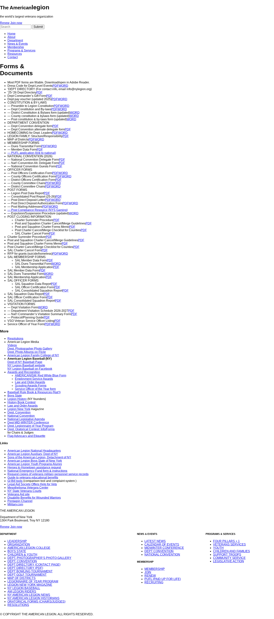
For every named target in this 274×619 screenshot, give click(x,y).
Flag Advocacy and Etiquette (26, 435)
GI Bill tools (15, 480)
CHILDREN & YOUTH (22, 554)
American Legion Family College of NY (33, 355)
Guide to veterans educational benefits (32, 477)
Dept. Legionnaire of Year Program (30, 425)
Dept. (11, 352)
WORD (63, 85)
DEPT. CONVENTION (22, 561)
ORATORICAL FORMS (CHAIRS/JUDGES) (36, 601)
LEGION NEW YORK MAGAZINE (29, 584)
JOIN (147, 572)
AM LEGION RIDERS (21, 591)
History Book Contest (21, 402)
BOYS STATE (16, 551)
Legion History (17, 399)
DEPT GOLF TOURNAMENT (27, 574)
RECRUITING (153, 582)
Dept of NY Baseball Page (24, 362)
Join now (16, 22)
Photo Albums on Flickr (30, 352)
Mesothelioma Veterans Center (27, 487)
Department (15, 40)
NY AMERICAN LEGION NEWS (28, 594)
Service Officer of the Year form (35, 388)
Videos (12, 345)
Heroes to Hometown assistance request (34, 467)
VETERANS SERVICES (229, 544)
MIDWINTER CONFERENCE (164, 547)
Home (11, 33)
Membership (15, 47)
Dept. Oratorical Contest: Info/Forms (31, 429)
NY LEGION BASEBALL (23, 588)
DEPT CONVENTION (159, 551)
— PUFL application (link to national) (31, 152)
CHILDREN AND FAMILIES (231, 551)
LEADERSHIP (17, 541)
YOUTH (218, 547)
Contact (12, 57)
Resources (14, 53)
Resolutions (15, 338)
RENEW (150, 575)
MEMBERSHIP (154, 568)
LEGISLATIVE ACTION (228, 561)
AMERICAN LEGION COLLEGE (28, 547)
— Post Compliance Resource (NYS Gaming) (37, 210)
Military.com (15, 504)
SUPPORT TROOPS (227, 554)
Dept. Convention (19, 412)
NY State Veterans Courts (24, 491)
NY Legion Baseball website (26, 365)
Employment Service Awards (34, 378)
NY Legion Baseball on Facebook (29, 368)
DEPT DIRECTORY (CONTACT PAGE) (33, 564)
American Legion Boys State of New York (34, 460)
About (11, 37)
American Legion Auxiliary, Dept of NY (32, 454)
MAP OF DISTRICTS (21, 578)
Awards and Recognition (23, 372)
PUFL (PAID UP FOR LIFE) (162, 579)
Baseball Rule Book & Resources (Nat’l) (34, 392)
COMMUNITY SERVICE (229, 557)
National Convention (21, 415)
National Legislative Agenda (26, 419)
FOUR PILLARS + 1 (226, 541)
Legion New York (18, 409)
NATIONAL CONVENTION (162, 554)
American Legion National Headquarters (34, 450)
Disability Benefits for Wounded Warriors (34, 497)
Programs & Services (21, 50)
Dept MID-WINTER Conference (28, 422)
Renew (5, 22)
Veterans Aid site (18, 494)
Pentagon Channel (19, 501)
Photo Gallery (43, 348)
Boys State (14, 395)
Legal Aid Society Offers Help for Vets (32, 484)
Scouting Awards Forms (30, 385)
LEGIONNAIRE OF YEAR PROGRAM (32, 581)
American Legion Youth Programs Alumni (34, 464)
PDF (56, 85)
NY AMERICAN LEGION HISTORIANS (33, 598)
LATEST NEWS (155, 541)
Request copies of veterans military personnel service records (48, 474)
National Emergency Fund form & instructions (37, 470)
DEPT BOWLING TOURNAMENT (30, 571)
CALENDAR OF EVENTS (161, 544)
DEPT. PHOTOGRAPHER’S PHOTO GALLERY (39, 557)
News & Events (17, 43)
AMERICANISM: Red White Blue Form (40, 375)
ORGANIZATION (18, 544)
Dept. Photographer (20, 348)
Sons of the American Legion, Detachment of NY (39, 457)
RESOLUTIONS (18, 605)
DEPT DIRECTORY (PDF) (25, 568)
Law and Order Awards (30, 382)
